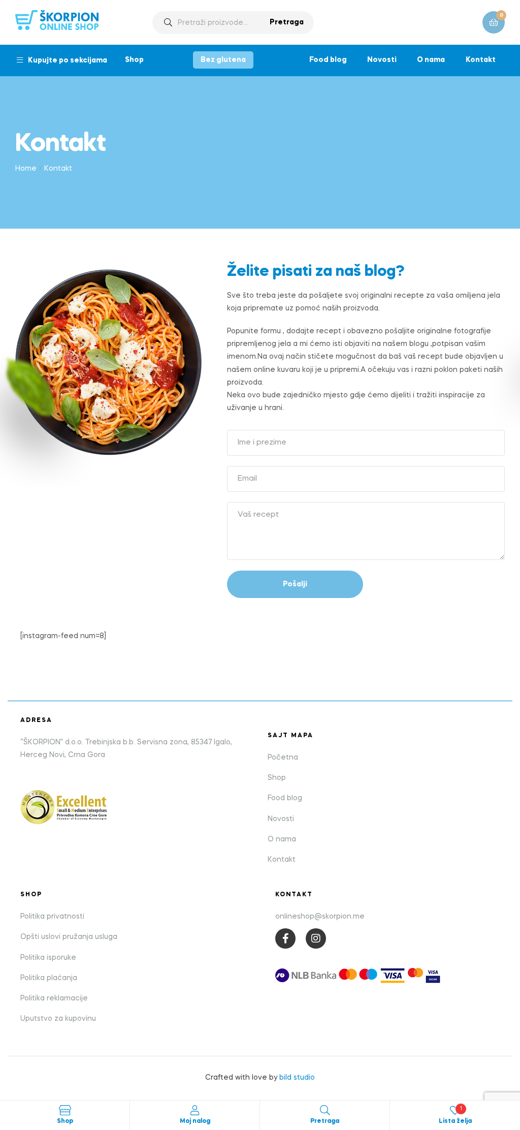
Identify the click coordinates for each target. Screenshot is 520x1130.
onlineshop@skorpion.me (320, 916)
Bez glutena (223, 60)
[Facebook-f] (285, 938)
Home (26, 168)
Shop (134, 60)
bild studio (297, 1077)
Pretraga (287, 22)
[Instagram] (316, 938)
